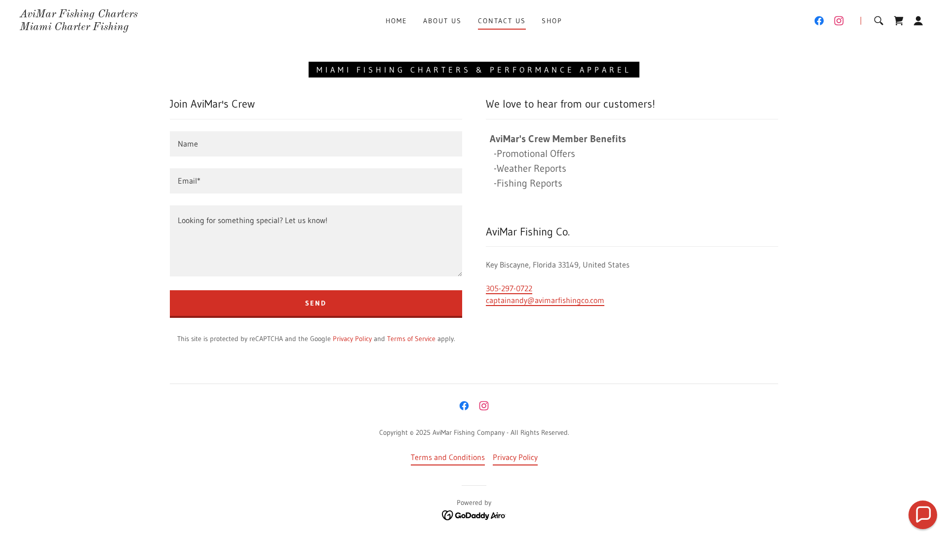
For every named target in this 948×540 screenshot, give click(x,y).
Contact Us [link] (502, 20)
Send (315, 303)
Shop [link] (552, 20)
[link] (79, 27)
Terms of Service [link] (411, 338)
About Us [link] (442, 20)
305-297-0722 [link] (509, 288)
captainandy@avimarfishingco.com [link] (545, 300)
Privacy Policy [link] (352, 338)
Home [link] (396, 20)
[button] (918, 21)
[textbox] (316, 143)
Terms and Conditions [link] (448, 457)
